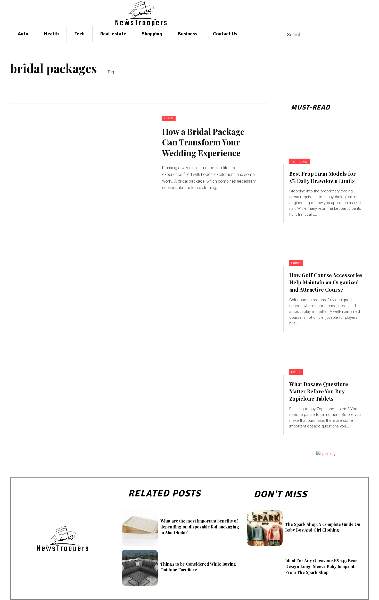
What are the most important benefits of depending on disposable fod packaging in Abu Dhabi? (199, 526)
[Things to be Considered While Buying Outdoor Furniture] (140, 568)
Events (169, 118)
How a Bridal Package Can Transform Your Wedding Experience (203, 142)
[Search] (367, 34)
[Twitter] (353, 13)
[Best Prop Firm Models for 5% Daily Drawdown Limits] (326, 142)
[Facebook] (303, 13)
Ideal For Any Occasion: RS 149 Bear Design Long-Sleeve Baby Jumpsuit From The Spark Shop (321, 566)
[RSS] (343, 13)
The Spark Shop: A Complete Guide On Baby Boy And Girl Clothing (322, 527)
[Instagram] (323, 13)
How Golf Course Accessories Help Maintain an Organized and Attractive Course (325, 282)
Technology (299, 161)
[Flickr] (313, 13)
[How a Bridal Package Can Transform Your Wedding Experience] (81, 153)
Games (296, 263)
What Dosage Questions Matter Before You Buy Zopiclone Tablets (319, 391)
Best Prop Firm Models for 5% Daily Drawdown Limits (322, 177)
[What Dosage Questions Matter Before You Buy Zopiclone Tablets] (326, 353)
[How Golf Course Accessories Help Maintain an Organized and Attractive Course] (326, 244)
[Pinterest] (333, 13)
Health (296, 372)
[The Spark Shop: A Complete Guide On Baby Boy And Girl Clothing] (265, 528)
